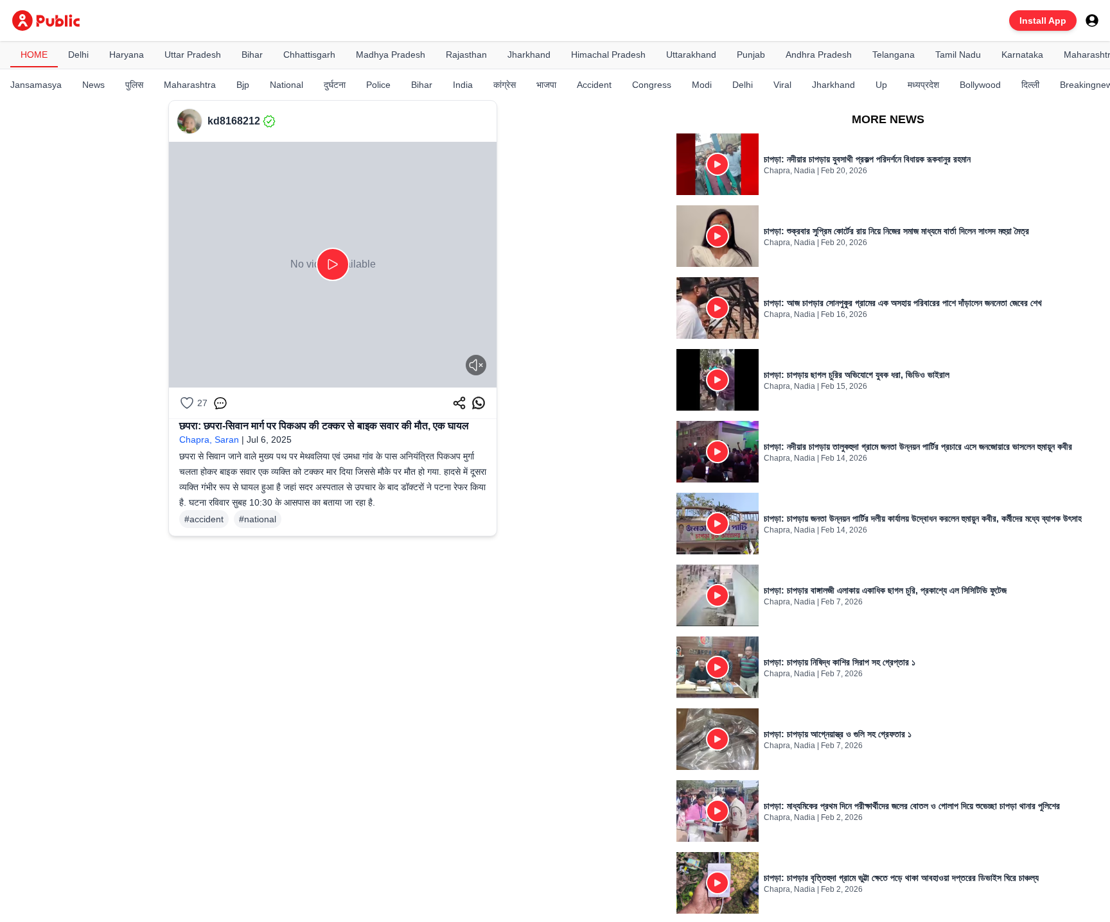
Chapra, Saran (209, 439)
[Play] (332, 264)
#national (257, 519)
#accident (204, 519)
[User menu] (1092, 20)
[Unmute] (476, 365)
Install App (1042, 20)
